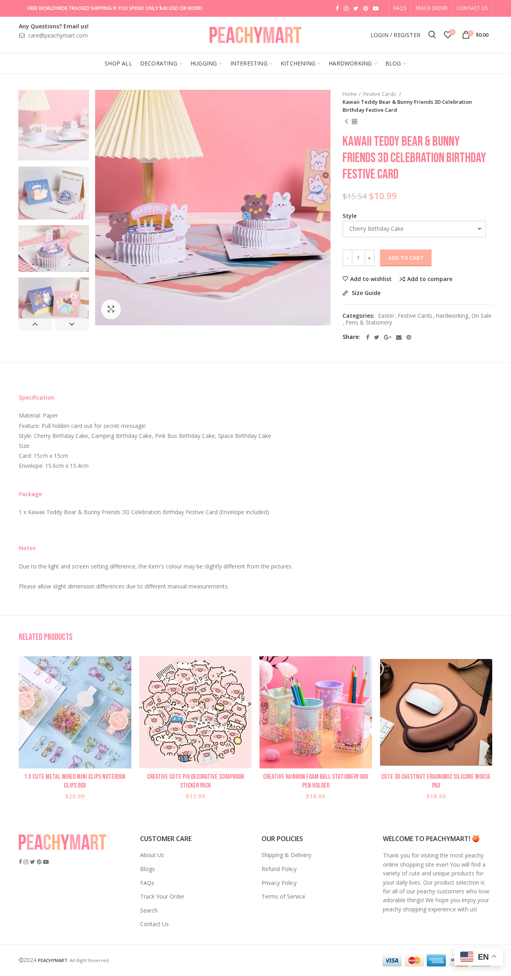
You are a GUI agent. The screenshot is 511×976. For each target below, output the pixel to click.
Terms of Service (283, 896)
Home (350, 93)
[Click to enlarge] (111, 309)
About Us (152, 855)
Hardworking (452, 316)
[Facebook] (368, 337)
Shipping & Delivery (286, 855)
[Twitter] (377, 337)
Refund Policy (279, 869)
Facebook (337, 8)
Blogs (147, 869)
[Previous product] (347, 122)
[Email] (399, 337)
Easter (386, 316)
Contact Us (472, 8)
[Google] (388, 337)
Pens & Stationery (368, 322)
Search (149, 910)
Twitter (356, 8)
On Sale (481, 316)
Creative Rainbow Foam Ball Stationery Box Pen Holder (315, 781)
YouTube (375, 8)
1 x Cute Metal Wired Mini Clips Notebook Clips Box (74, 781)
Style (350, 216)
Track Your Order (162, 896)
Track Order (431, 8)
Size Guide (365, 293)
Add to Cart (406, 257)
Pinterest (365, 8)
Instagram (346, 8)
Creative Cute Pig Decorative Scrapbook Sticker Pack (195, 781)
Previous (35, 325)
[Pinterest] (409, 337)
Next (72, 325)
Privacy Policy (279, 883)
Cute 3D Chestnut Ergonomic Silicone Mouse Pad (436, 781)
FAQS (400, 8)
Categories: (358, 316)
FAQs (147, 883)
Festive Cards (380, 93)
